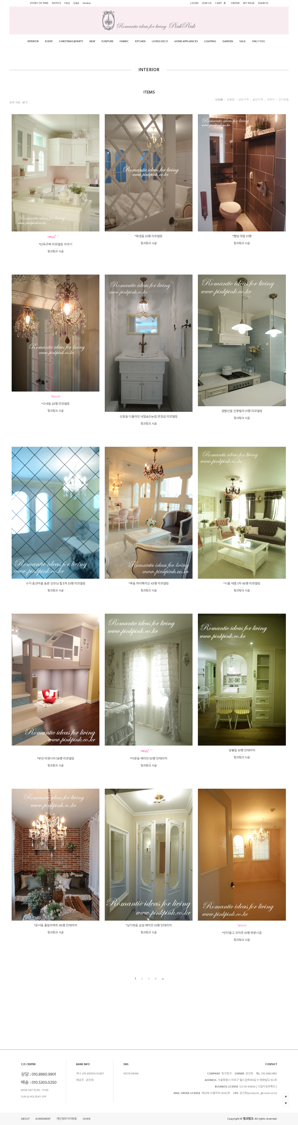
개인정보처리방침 (66, 1119)
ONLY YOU (258, 41)
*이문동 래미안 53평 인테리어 (148, 758)
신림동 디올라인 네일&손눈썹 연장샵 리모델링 (149, 416)
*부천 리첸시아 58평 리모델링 (55, 758)
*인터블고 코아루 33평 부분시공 (242, 933)
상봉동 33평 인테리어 (242, 750)
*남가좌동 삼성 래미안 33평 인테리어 (149, 925)
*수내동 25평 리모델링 (55, 404)
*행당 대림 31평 (241, 236)
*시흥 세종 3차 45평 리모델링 (242, 583)
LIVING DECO (160, 41)
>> (162, 979)
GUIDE (87, 1119)
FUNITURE (107, 41)
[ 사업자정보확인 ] (266, 1087)
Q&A (76, 3)
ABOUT (25, 1119)
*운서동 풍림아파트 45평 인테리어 (55, 925)
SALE (242, 41)
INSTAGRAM (131, 1074)
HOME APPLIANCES (186, 41)
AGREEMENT (43, 1119)
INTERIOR (33, 41)
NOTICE (56, 3)
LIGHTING (210, 41)
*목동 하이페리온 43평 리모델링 (149, 583)
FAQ (67, 3)
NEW (92, 41)
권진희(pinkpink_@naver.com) (258, 1093)
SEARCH (263, 3)
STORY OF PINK (39, 3)
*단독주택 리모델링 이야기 (55, 244)
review (87, 3)
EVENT (49, 41)
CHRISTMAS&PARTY (71, 41)
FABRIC (124, 41)
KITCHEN (140, 41)
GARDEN (227, 41)
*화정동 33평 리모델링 (149, 236)
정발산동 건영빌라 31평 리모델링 (241, 411)
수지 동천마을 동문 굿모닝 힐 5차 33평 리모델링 (55, 583)
